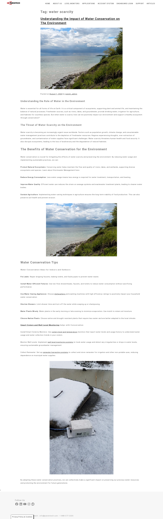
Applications (88, 3)
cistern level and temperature (64, 332)
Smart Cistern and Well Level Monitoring (40, 325)
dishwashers (60, 294)
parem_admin (71, 94)
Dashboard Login (125, 3)
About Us (57, 3)
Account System (106, 3)
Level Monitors (72, 3)
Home (47, 3)
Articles (151, 3)
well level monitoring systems (60, 342)
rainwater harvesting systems (55, 352)
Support (140, 3)
